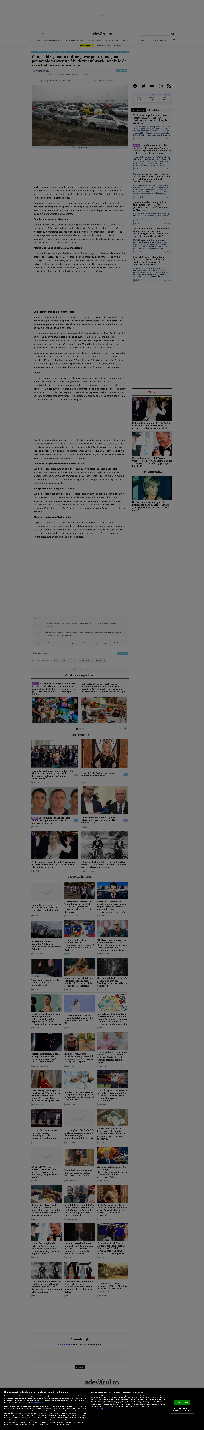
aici (32, 1418)
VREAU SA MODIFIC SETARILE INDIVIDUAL (182, 1410)
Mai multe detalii (37, 1402)
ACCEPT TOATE (182, 1403)
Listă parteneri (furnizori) (100, 1409)
